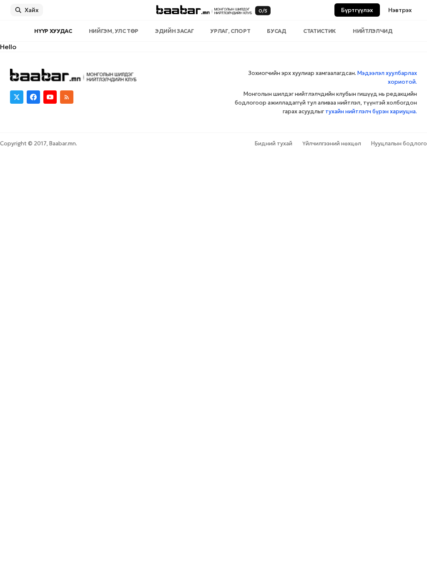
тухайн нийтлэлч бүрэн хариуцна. (371, 111)
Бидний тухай (273, 143)
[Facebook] (33, 97)
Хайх (32, 10)
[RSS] (66, 97)
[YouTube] (50, 97)
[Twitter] (16, 97)
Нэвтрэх (400, 10)
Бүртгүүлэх (357, 10)
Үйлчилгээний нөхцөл (331, 143)
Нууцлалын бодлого (399, 143)
